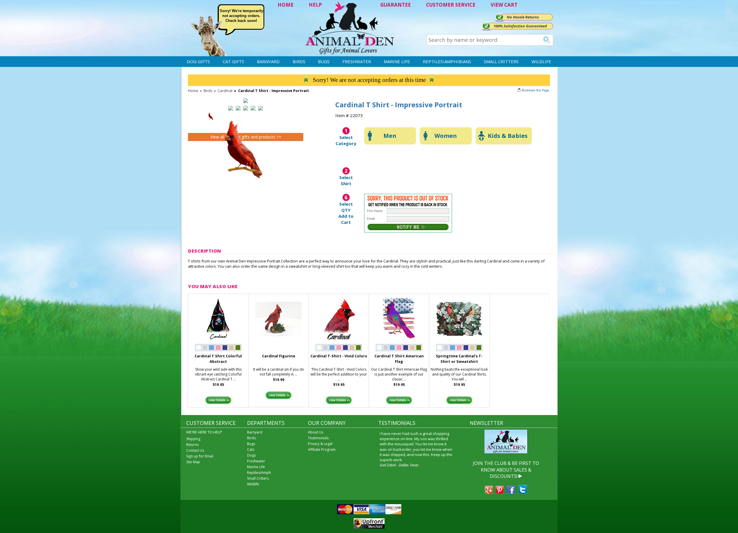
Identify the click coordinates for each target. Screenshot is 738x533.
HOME (285, 4)
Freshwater (356, 61)
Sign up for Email (199, 456)
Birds (299, 61)
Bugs (324, 61)
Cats (250, 449)
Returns (192, 444)
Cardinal (225, 90)
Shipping (193, 438)
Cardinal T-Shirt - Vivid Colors (338, 356)
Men (389, 136)
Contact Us (195, 450)
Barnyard (268, 61)
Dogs (251, 455)
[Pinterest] (499, 492)
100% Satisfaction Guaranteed (520, 26)
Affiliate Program (322, 449)
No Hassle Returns (523, 17)
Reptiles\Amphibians (447, 61)
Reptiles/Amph (259, 472)
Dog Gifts (198, 61)
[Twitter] (522, 492)
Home (193, 90)
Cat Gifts (233, 61)
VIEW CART (504, 4)
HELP (315, 4)
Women (445, 136)
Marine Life (397, 61)
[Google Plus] (489, 492)
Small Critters (501, 61)
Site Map (193, 461)
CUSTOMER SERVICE (450, 4)
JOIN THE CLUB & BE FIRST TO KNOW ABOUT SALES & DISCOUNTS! (506, 469)
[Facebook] (510, 492)
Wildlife (541, 61)
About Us (315, 432)
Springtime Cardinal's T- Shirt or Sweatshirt (459, 358)
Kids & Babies (508, 136)
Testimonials (318, 438)
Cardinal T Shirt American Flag (399, 358)
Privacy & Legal (320, 443)
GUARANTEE (395, 4)
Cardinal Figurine (278, 356)
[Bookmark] (533, 90)
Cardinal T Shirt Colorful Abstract (218, 358)
